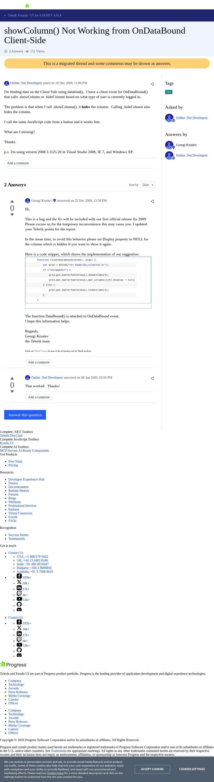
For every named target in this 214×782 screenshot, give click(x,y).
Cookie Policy (55, 773)
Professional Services (22, 505)
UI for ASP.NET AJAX (46, 15)
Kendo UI (6, 443)
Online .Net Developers (26, 83)
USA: (32, 556)
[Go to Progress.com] (13, 666)
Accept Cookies (152, 769)
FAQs (12, 520)
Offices (13, 703)
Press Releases (18, 692)
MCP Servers (9, 450)
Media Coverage (19, 695)
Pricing (13, 465)
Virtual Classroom (20, 513)
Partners (13, 509)
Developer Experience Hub (26, 479)
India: (33, 564)
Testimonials (16, 538)
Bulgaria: (34, 568)
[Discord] (19, 610)
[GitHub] (19, 605)
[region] (107, 769)
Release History (18, 490)
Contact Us (15, 553)
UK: (32, 560)
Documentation (18, 487)
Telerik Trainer (40, 351)
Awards (13, 688)
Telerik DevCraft (11, 435)
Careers (13, 699)
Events (12, 517)
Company (14, 680)
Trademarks (58, 751)
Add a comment (18, 163)
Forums (13, 494)
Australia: (35, 571)
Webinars (14, 502)
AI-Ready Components (33, 450)
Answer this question (25, 415)
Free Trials (15, 461)
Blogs (12, 498)
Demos (13, 483)
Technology (16, 684)
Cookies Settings (192, 769)
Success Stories (18, 535)
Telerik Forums (17, 15)
